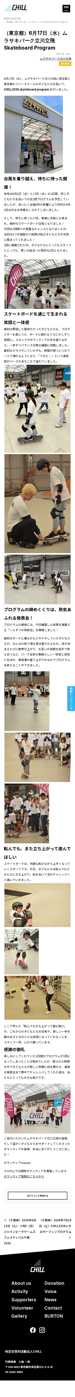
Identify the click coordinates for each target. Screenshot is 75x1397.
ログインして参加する (37, 1195)
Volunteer (22, 1308)
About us (21, 1283)
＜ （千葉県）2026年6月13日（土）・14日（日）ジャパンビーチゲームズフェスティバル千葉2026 (20, 1231)
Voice (50, 1291)
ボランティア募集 (71, 698)
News (50, 1299)
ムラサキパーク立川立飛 (55, 59)
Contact (53, 1308)
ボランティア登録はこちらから (24, 1176)
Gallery (19, 1316)
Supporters (23, 1299)
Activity (19, 1291)
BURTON (53, 1316)
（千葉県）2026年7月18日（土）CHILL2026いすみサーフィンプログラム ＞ (55, 1228)
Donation (54, 1283)
